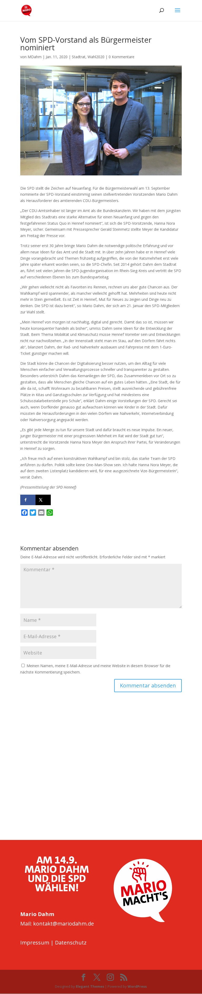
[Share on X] (43, 500)
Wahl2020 (96, 56)
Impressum (34, 942)
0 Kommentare (121, 56)
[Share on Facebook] (28, 500)
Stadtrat (78, 56)
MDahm (35, 56)
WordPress (137, 986)
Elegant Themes (90, 986)
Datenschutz (71, 942)
